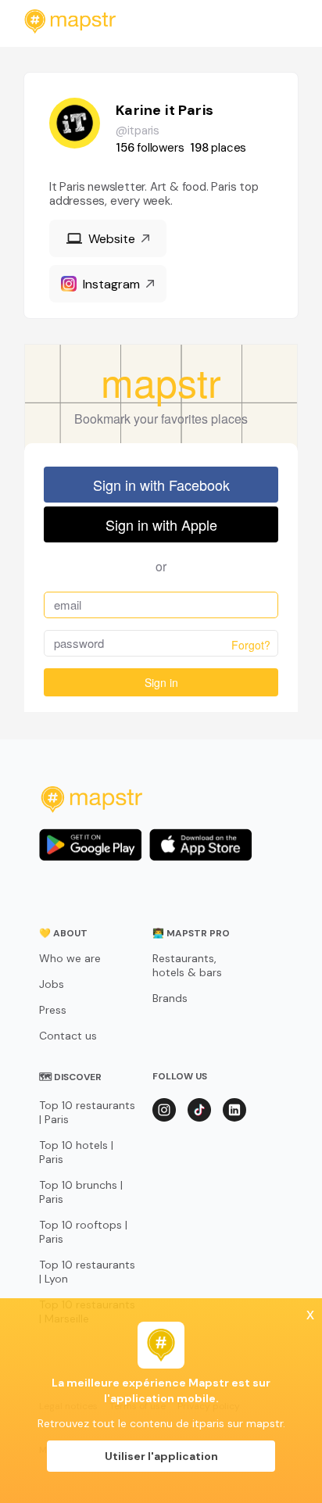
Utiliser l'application (161, 1456)
